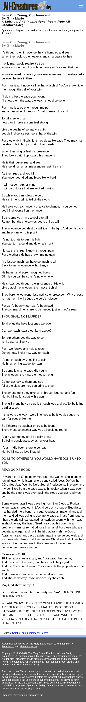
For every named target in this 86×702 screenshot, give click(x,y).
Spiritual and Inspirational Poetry (30, 633)
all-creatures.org (29, 646)
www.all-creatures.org (28, 664)
